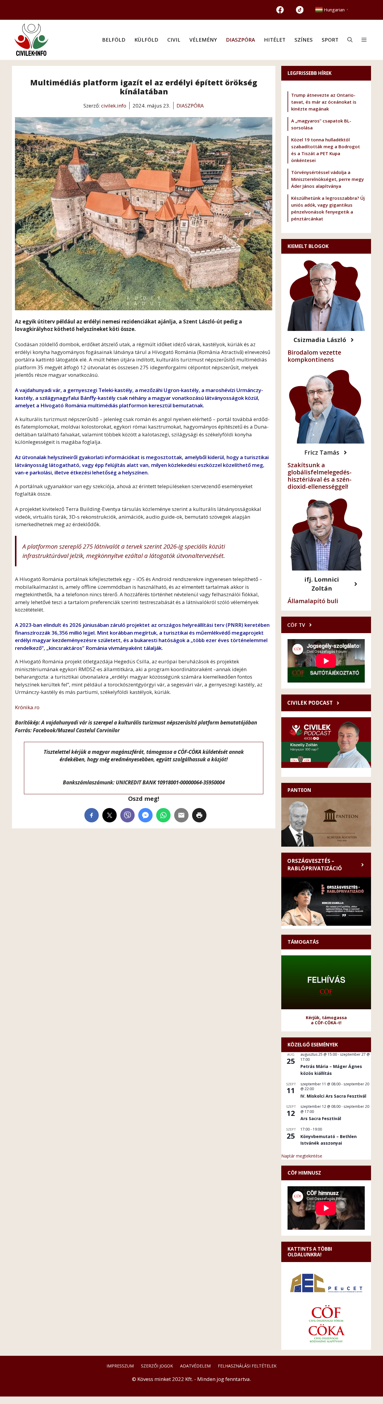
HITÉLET (274, 39)
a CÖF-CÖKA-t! (326, 1022)
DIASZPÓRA (240, 39)
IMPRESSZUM (120, 1366)
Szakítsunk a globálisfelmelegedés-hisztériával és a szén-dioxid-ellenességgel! (320, 476)
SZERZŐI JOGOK (157, 1366)
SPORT (330, 39)
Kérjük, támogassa (326, 1017)
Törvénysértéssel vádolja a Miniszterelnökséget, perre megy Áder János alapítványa (327, 179)
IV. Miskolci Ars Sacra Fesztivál (333, 1096)
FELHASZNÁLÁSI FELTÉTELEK (247, 1366)
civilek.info (113, 105)
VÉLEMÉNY (203, 39)
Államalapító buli (313, 601)
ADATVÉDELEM (195, 1366)
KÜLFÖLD (146, 39)
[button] (350, 40)
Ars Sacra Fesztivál (320, 1118)
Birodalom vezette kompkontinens (314, 356)
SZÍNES (303, 39)
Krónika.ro (27, 707)
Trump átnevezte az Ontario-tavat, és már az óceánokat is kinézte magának (323, 102)
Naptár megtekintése (301, 1156)
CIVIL (173, 39)
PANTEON (299, 790)
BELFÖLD (113, 39)
